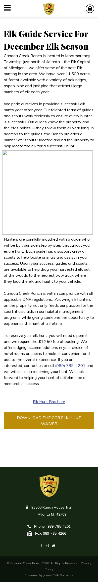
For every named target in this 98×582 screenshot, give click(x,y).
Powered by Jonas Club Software (49, 575)
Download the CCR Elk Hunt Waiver (49, 420)
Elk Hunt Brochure (49, 401)
